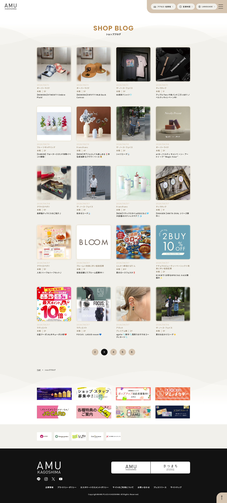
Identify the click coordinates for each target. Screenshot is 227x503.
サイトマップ (176, 487)
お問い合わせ (144, 487)
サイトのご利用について (123, 487)
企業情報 (49, 487)
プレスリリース (160, 487)
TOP (39, 370)
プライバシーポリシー (67, 487)
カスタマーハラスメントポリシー (95, 487)
